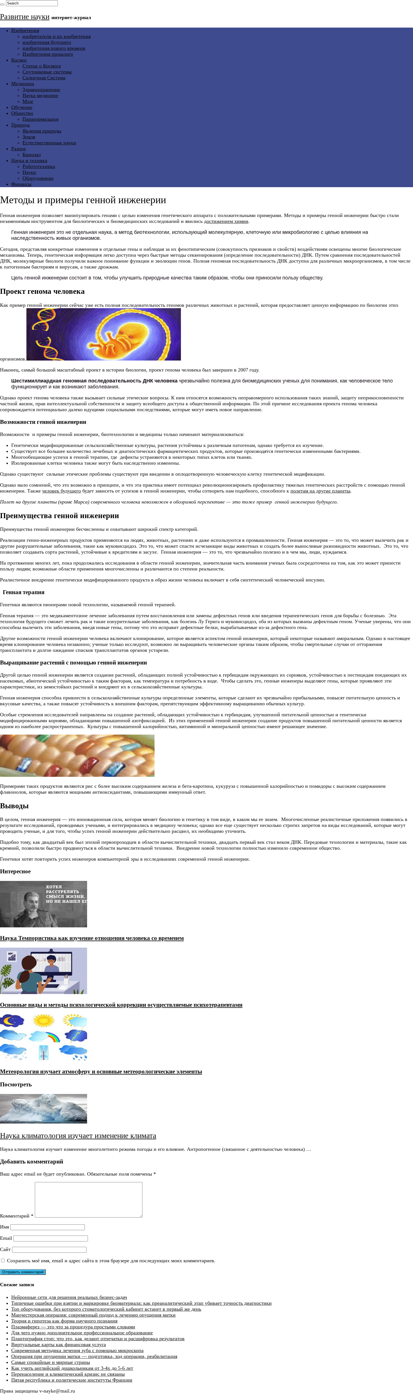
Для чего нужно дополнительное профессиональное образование (82, 1332)
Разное (18, 148)
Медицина (22, 83)
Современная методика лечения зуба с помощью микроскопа (77, 1350)
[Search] (2, 4)
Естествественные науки (49, 143)
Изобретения (25, 30)
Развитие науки (24, 16)
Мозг (27, 101)
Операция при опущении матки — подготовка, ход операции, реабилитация (94, 1356)
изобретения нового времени (53, 48)
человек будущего (61, 491)
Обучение (21, 107)
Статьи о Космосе (41, 66)
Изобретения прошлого (47, 54)
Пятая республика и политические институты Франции (71, 1380)
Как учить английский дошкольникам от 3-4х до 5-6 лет (72, 1368)
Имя (4, 1227)
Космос (19, 60)
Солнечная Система (43, 77)
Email (6, 1238)
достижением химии (226, 221)
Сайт (5, 1249)
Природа (20, 125)
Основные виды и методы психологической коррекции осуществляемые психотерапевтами (121, 1004)
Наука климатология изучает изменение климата (78, 1135)
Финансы (21, 184)
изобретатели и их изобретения (56, 36)
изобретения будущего (46, 42)
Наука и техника (29, 160)
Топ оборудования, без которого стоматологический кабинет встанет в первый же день (106, 1309)
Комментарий (16, 1216)
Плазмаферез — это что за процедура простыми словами (73, 1327)
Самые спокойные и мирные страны (50, 1362)
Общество (22, 113)
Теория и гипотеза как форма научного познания (64, 1321)
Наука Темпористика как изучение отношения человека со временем (92, 938)
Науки (29, 172)
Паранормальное (40, 119)
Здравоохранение (41, 89)
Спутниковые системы (47, 72)
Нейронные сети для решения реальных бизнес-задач (69, 1297)
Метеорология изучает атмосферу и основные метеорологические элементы (101, 1071)
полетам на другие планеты (320, 491)
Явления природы (41, 131)
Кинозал (31, 154)
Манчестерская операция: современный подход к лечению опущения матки (93, 1315)
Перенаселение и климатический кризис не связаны (68, 1374)
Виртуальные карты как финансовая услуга (58, 1344)
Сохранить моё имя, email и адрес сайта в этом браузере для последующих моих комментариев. (111, 1260)
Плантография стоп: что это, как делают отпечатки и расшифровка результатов (98, 1338)
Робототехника (38, 166)
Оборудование (38, 178)
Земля (28, 137)
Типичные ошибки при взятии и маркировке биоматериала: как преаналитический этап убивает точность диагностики (141, 1303)
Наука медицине (40, 95)
